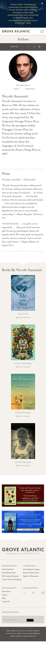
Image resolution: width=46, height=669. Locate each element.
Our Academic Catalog (31, 569)
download (30, 89)
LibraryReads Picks (9, 572)
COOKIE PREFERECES (33, 633)
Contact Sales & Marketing (11, 579)
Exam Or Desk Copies (31, 572)
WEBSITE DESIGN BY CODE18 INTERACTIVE (23, 636)
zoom (16, 89)
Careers (4, 595)
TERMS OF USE (21, 633)
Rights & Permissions (30, 576)
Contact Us (6, 601)
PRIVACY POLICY (11, 633)
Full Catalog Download (10, 576)
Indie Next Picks (8, 569)
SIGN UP (30, 620)
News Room (6, 591)
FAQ (3, 598)
